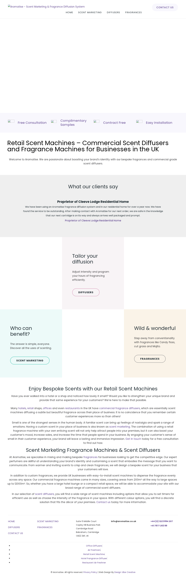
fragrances (90, 457)
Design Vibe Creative (124, 572)
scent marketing (119, 426)
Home (69, 12)
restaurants (73, 408)
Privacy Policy (90, 572)
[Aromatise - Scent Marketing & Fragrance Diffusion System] (46, 7)
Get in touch (133, 439)
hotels (22, 408)
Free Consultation (32, 122)
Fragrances (133, 12)
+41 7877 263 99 (159, 525)
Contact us (165, 7)
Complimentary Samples (73, 122)
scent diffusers (44, 494)
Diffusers (113, 12)
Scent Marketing (90, 12)
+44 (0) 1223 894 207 (162, 521)
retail (30, 408)
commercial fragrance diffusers (119, 408)
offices (47, 408)
